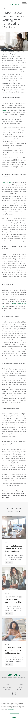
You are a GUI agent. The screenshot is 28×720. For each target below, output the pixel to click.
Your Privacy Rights (14, 713)
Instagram (16, 693)
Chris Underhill (6, 182)
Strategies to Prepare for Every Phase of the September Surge (14, 540)
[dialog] (14, 709)
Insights (7, 689)
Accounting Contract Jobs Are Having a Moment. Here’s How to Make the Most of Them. (14, 591)
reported (4, 110)
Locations (20, 689)
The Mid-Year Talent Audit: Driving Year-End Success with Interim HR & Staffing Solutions (14, 642)
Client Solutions (7, 687)
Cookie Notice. (11, 709)
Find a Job (20, 687)
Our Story (20, 684)
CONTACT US (20, 686)
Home (14, 4)
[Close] (26, 700)
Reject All (14, 717)
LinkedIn (12, 693)
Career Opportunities (8, 685)
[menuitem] (7, 685)
